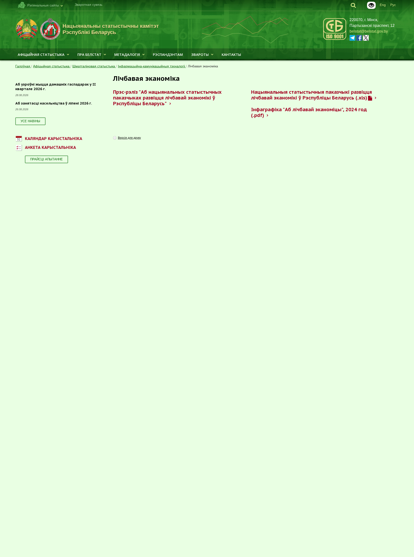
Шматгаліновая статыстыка (94, 66)
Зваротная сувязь (88, 4)
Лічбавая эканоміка (203, 66)
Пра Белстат (89, 54)
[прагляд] (370, 98)
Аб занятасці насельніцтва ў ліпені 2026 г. (53, 103)
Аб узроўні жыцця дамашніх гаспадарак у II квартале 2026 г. (55, 86)
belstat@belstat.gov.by (369, 31)
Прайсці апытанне (46, 159)
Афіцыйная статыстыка (41, 54)
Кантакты (231, 54)
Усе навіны (30, 121)
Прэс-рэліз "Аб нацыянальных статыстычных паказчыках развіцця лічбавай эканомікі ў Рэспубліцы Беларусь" (167, 98)
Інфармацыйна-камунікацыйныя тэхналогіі (152, 66)
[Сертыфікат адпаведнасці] (334, 39)
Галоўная (23, 66)
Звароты (200, 54)
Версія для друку (129, 137)
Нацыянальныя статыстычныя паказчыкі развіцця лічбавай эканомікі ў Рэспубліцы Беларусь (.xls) (311, 95)
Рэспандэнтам (168, 54)
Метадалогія (127, 54)
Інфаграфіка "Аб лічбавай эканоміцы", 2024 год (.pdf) (309, 112)
